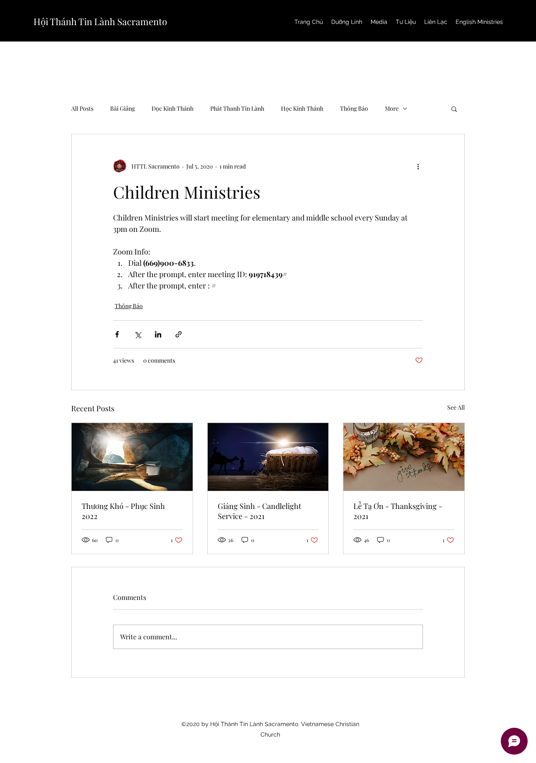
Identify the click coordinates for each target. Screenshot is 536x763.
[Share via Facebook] (117, 334)
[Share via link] (179, 334)
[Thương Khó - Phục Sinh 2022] (132, 457)
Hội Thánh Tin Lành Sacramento (100, 21)
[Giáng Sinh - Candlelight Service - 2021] (268, 457)
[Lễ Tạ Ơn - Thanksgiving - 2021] (403, 457)
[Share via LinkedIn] (158, 334)
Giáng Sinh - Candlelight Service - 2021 (259, 511)
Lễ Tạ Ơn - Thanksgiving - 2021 (397, 511)
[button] (454, 108)
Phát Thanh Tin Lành (237, 108)
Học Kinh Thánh (302, 108)
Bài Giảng (122, 108)
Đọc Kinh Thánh (172, 108)
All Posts (82, 108)
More (392, 108)
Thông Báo (354, 108)
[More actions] (418, 166)
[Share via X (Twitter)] (138, 334)
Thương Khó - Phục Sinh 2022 (123, 511)
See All (456, 407)
